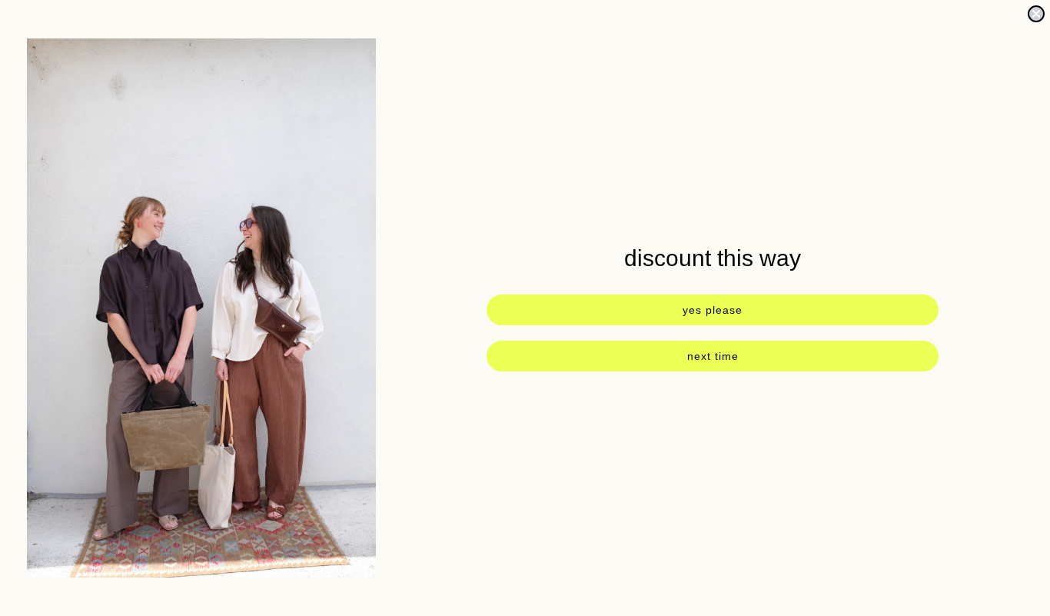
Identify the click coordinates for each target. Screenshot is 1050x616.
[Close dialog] (1036, 14)
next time (713, 356)
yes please (713, 310)
